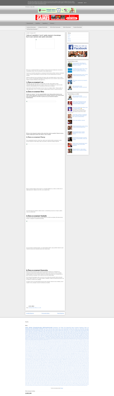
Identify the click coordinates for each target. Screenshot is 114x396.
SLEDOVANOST (45, 362)
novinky (64, 333)
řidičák (51, 385)
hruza (31, 345)
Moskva (67, 358)
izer (34, 338)
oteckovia (74, 375)
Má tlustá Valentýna (82, 358)
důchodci (78, 344)
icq (58, 371)
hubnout (52, 371)
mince (78, 373)
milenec (74, 373)
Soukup (52, 363)
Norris (45, 359)
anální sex (33, 344)
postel (42, 377)
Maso (64, 357)
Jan (84, 332)
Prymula (34, 331)
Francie (84, 335)
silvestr (79, 338)
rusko (47, 332)
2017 (37, 348)
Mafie (43, 357)
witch (71, 383)
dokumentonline (65, 344)
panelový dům (27, 376)
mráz (86, 373)
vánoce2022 (31, 339)
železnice (74, 385)
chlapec (62, 337)
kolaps (36, 372)
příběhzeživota (60, 346)
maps (50, 373)
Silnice (36, 363)
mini (72, 345)
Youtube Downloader (77, 27)
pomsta (31, 377)
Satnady (77, 362)
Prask (52, 361)
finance (65, 370)
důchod (78, 337)
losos (33, 373)
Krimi (39, 336)
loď (34, 373)
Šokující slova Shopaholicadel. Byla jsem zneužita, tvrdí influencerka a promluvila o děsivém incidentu (79, 102)
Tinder (35, 364)
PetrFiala (35, 330)
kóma (74, 372)
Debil (32, 334)
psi (57, 346)
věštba (62, 383)
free (72, 370)
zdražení (84, 383)
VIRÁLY (49, 337)
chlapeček (56, 344)
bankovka (46, 344)
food (67, 370)
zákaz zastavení (53, 384)
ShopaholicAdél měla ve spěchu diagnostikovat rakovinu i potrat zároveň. (79, 132)
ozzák (79, 375)
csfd (60, 344)
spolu (81, 338)
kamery (80, 371)
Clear (74, 350)
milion (71, 345)
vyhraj (40, 383)
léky (39, 373)
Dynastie (74, 351)
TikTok (54, 332)
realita (41, 335)
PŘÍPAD (60, 361)
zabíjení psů (77, 383)
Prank (71, 336)
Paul (66, 360)
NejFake (61, 336)
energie (55, 333)
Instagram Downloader (42, 27)
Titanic (78, 334)
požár (39, 335)
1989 (31, 348)
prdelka (58, 377)
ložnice (36, 373)
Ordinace (56, 330)
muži (25, 374)
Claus (73, 350)
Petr (52, 332)
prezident (84, 330)
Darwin (32, 351)
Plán (86, 360)
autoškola (56, 337)
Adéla (80, 331)
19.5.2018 (28, 348)
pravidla (50, 346)
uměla (38, 347)
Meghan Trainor (83, 357)
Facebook (76, 327)
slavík (78, 346)
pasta (48, 376)
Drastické (68, 351)
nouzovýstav (73, 374)
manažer (42, 373)
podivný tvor (72, 376)
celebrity (26, 335)
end (88, 337)
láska (33, 307)
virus (73, 331)
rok (67, 346)
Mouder (69, 358)
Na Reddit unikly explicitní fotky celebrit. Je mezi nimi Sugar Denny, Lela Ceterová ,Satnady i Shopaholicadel (80, 69)
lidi (42, 338)
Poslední (31, 361)
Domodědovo (61, 351)
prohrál (67, 377)
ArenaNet (79, 348)
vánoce (44, 331)
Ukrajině (58, 364)
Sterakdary (66, 363)
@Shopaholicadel (48, 327)
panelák (30, 376)
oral (69, 375)
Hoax (68, 330)
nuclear (36, 346)
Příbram (63, 361)
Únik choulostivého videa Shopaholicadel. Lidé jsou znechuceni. (80, 87)
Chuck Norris (70, 350)
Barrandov (54, 349)
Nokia (43, 359)
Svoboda (73, 363)
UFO (52, 364)
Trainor (37, 364)
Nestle (39, 359)
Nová (49, 359)
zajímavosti (76, 331)
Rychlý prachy (84, 336)
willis (68, 383)
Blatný (51, 331)
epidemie (40, 370)
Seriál (42, 333)
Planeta (79, 360)
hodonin (28, 371)
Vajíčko (65, 364)
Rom (86, 361)
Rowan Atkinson (32, 362)
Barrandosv (51, 349)
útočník (74, 384)
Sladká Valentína (43, 363)
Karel (45, 334)
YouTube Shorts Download (32, 29)
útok (40, 339)
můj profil (35, 374)
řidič (45, 385)
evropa (83, 344)
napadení (46, 374)
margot (52, 373)
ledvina (88, 372)
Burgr (30, 350)
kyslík (72, 372)
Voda (29, 332)
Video (85, 327)
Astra (28, 349)
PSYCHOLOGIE (59, 360)
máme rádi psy (30, 374)
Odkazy (69, 38)
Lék (44, 336)
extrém (47, 370)
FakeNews (81, 327)
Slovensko (45, 333)
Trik (45, 364)
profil (65, 377)
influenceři (68, 371)
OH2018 (70, 359)
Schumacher (80, 362)
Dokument (51, 351)
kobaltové (26, 372)
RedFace (39, 333)
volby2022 (35, 383)
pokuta (88, 376)
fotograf (69, 370)
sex (38, 307)
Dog (50, 332)
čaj (88, 384)
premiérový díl (61, 338)
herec (28, 338)
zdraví (38, 339)
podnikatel (75, 376)
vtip (74, 332)
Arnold (88, 348)
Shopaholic (55, 327)
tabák (27, 347)
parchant (35, 376)
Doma (54, 351)
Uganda (56, 364)
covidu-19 (34, 332)
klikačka (86, 371)
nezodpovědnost (65, 374)
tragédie (29, 347)
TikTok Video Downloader (55, 27)
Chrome (65, 350)
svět (73, 332)
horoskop (30, 307)
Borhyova (79, 349)
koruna (37, 338)
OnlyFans (87, 359)
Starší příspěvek (60, 313)
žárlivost (85, 385)
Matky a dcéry (48, 334)
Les (43, 336)
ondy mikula (51, 375)
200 (35, 348)
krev (63, 372)
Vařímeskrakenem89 (70, 364)
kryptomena (55, 345)
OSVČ (72, 359)
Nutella (53, 359)
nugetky (77, 374)
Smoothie (49, 363)
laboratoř (61, 345)
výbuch (54, 383)
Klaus (37, 336)
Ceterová (54, 350)
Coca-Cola (77, 350)
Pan (62, 360)
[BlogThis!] (30, 306)
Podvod (64, 336)
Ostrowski (31, 360)
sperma (84, 346)
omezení (46, 375)
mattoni (64, 373)
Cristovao (85, 350)
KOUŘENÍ (29, 336)
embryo (37, 370)
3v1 (43, 348)
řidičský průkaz (48, 385)
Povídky (37, 361)
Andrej (49, 331)
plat (62, 376)
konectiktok (43, 372)
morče (44, 338)
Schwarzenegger (84, 362)
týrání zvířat (84, 338)
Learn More (80, 2)
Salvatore (63, 362)
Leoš (86, 332)
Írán (67, 384)
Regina (72, 361)
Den (48, 351)
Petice (64, 334)
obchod (26, 375)
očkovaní (36, 335)
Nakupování (31, 359)
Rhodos (84, 361)
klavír (84, 371)
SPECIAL (56, 362)
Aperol (77, 348)
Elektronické (87, 351)
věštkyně (64, 383)
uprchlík (42, 347)
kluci (88, 371)
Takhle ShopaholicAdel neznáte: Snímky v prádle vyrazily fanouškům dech (80, 75)
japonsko (73, 371)
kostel (51, 345)
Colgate (80, 350)
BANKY (37, 349)
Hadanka (60, 330)
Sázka (78, 363)
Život (47, 331)
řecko (41, 385)
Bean (61, 349)
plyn (66, 332)
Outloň (34, 360)
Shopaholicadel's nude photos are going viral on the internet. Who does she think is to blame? (80, 64)
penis (43, 346)
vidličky (28, 383)
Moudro (72, 358)
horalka (34, 371)
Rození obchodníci (37, 362)
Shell (27, 363)
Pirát (77, 360)
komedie (38, 372)
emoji (86, 337)
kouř (53, 372)
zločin (29, 384)
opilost (63, 375)
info (36, 345)
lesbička (28, 373)
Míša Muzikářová (57, 336)
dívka (76, 344)
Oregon (29, 360)
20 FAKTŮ (33, 348)
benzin (49, 344)
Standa (58, 363)
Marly (56, 357)
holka (30, 371)
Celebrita (48, 350)
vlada (54, 335)
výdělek (82, 333)
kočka (33, 335)
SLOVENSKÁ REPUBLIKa (51, 362)
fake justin (50, 370)
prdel (56, 377)
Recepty (69, 40)
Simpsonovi (85, 331)
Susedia (34, 337)
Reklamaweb (75, 361)
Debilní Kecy (46, 351)
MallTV (48, 357)
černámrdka (30, 385)
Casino (46, 350)
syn (25, 347)
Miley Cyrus (48, 358)
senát (76, 333)
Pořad (43, 361)
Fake (69, 36)
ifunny (63, 371)
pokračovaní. (85, 376)
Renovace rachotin (80, 361)
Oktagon (81, 359)
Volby (31, 332)
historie (79, 370)
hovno (30, 345)
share (76, 346)
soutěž (71, 332)
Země (56, 332)
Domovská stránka (45, 313)
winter (69, 383)
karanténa (39, 345)
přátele (86, 377)
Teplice (30, 364)
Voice (86, 364)
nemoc (69, 331)
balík (44, 344)
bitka (51, 333)
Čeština (79, 347)
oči (80, 375)
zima (68, 335)
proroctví (65, 338)
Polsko (88, 360)
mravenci (84, 373)
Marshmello (62, 357)
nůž (88, 374)
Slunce (47, 363)
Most (35, 333)
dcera (61, 344)
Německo (58, 359)
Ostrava (62, 334)
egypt (33, 370)
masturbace (58, 373)
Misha (56, 358)
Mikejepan (42, 358)
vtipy (77, 333)
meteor (66, 373)
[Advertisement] (45, 59)
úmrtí (69, 335)
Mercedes (87, 357)
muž (46, 338)
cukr (30, 335)
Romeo (88, 361)
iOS (57, 371)
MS (34, 357)
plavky (64, 376)
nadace (39, 374)
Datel (38, 351)
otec (34, 335)
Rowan (29, 362)
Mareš (53, 336)
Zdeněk (26, 344)
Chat (59, 350)
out (77, 375)
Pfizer (74, 360)
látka (38, 373)
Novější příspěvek (30, 313)
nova (32, 346)
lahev (80, 372)
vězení (55, 347)
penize (50, 376)
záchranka (45, 384)
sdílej (70, 346)
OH (68, 359)
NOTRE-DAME (87, 358)
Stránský (70, 363)
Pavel (68, 360)
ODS (67, 359)
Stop (68, 363)
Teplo (73, 334)
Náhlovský (55, 359)
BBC (39, 349)
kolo (44, 345)
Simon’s (39, 363)
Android (67, 348)
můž (78, 345)
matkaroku (61, 373)
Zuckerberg (76, 330)
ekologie (35, 370)
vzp (50, 383)
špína (63, 385)
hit (88, 344)
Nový (51, 359)
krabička (56, 372)
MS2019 (36, 357)
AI (48, 348)
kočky (53, 345)
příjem (63, 346)
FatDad (82, 332)
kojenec (32, 372)
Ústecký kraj (70, 384)
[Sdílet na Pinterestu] (33, 306)
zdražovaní (87, 383)
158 (25, 348)
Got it (85, 2)
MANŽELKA (48, 336)
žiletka (79, 385)
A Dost (47, 348)
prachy (52, 377)
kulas (42, 332)
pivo (66, 333)
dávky (74, 344)
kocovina (29, 372)
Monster (59, 358)
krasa (62, 372)
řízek (52, 385)
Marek (49, 357)
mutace (88, 373)
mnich (80, 373)
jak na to (40, 332)
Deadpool (42, 351)
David (54, 330)
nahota (41, 374)
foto (86, 344)
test (47, 335)
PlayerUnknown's (83, 360)
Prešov (73, 336)
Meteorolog (33, 358)
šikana (47, 339)
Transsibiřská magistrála (42, 364)
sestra (72, 346)
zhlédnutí (26, 384)
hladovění (81, 370)
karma (82, 371)
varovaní (46, 347)
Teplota (75, 334)
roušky (74, 333)
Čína (86, 333)
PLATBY (52, 360)
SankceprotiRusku (69, 362)
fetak (58, 370)
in (66, 371)
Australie (33, 349)
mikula (68, 373)
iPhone (35, 345)
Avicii (35, 349)
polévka (29, 377)
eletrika (84, 337)
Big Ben (64, 349)
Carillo (44, 350)
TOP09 (82, 363)
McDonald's (52, 334)
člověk (39, 385)
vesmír (49, 347)
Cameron (41, 350)
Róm (37, 331)
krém (64, 372)
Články (69, 34)
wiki (76, 332)
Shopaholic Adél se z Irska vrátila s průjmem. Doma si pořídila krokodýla (80, 150)
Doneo (64, 351)
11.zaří (87, 347)
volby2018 (51, 347)
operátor (59, 375)
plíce (69, 376)
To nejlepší (81, 334)
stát (88, 346)
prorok (69, 377)
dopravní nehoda (69, 344)
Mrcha (36, 307)
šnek (61, 385)
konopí (46, 372)
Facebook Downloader (31, 27)
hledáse (84, 370)
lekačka (26, 373)
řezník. (81, 347)
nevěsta (58, 374)
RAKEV (65, 361)
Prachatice (68, 336)
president (52, 346)
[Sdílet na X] (31, 306)
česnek (33, 385)
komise (41, 372)
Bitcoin (70, 349)
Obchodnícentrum (75, 359)
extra (58, 333)
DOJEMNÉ (29, 351)
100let (84, 347)
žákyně (83, 385)
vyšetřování (46, 383)
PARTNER (36, 360)
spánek (87, 346)
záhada (73, 347)
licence (32, 373)
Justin (26, 336)
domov (70, 337)
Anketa (75, 348)
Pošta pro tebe (46, 361)
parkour (38, 376)
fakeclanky (39, 330)
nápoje (84, 374)
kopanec (48, 372)
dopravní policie (73, 337)
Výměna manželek (39, 328)
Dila (49, 351)
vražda (59, 335)
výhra (56, 383)
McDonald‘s (77, 357)
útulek (77, 347)
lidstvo (65, 345)
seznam (76, 338)
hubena (49, 371)
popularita (34, 377)
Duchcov (71, 351)
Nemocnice (31, 331)
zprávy (34, 384)
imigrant (65, 371)
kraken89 (40, 338)
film (84, 344)
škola (88, 333)
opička (65, 375)
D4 (27, 351)
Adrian (55, 348)
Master (66, 357)
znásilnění (68, 347)
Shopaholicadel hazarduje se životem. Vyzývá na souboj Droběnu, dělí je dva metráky (80, 138)
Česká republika (43, 339)
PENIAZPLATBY (43, 360)
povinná (58, 338)
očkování (82, 375)
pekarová (51, 338)
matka (66, 331)
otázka (76, 375)
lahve (82, 372)
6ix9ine (45, 348)
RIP (67, 361)
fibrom (60, 370)
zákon (75, 347)
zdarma (64, 347)
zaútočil (82, 383)
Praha (69, 334)
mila (70, 373)
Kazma (35, 336)
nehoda (79, 330)
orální (71, 375)
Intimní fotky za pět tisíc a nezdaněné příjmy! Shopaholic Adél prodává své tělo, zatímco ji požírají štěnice (80, 115)
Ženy (78, 332)
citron (58, 344)
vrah (28, 339)
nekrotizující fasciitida (54, 374)
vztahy (52, 383)
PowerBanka (40, 361)
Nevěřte (41, 359)
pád (77, 377)
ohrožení (43, 375)
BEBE (40, 349)
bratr (88, 334)
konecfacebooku (48, 345)
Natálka (34, 359)
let (30, 373)
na (37, 374)
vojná (32, 383)
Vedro (74, 364)
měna (74, 345)
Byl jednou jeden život (34, 350)
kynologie (70, 372)
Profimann (52, 23)
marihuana (55, 373)
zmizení (31, 384)
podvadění (78, 376)
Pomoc (67, 334)
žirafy (81, 385)
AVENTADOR (50, 348)
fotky (26, 338)
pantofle (33, 376)
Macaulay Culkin (40, 357)
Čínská (87, 384)
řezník (42, 385)
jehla (37, 345)
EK (76, 351)
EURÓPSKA (83, 351)
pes (31, 328)
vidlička (26, 383)
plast (61, 376)
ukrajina (51, 335)
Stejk (63, 363)
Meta (31, 358)
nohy (27, 346)
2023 (39, 348)
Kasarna (49, 330)
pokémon (26, 377)
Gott (86, 335)
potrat (44, 377)
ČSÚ (76, 384)
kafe (78, 371)
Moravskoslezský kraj (63, 358)
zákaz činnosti (57, 384)
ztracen (36, 384)
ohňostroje (38, 346)
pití (58, 376)
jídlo (59, 333)
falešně (53, 370)
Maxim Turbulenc (73, 357)
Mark (62, 330)
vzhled (49, 383)
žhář (77, 385)
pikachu (56, 376)
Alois (64, 348)
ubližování (35, 347)
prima (55, 346)
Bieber (30, 334)
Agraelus (60, 348)
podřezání (81, 376)
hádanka (32, 338)
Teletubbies (26, 364)
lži (40, 373)
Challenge (56, 350)
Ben (62, 349)
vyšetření (43, 383)
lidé (66, 345)
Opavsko (26, 360)
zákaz (84, 333)
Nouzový (47, 359)
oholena (40, 375)
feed (54, 370)
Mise (55, 358)
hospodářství (40, 371)
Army (52, 330)
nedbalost (49, 374)
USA (50, 333)
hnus (88, 370)
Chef (60, 350)
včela (60, 383)
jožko (77, 371)
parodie (46, 376)
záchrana (42, 384)
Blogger (61, 388)
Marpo (58, 357)
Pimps (75, 360)
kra (54, 372)
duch (73, 344)
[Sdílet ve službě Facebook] (32, 306)
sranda (46, 335)
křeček (76, 372)
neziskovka (60, 374)
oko (44, 375)
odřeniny (36, 375)
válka (79, 333)
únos (72, 384)
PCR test (39, 360)
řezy (44, 385)
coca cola (62, 331)
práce (68, 338)
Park (65, 360)
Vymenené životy (57, 331)
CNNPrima (38, 350)
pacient (85, 375)
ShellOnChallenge (30, 363)
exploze (45, 370)
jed (35, 338)
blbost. (60, 337)
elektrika (81, 344)
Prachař (50, 361)
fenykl (56, 370)
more (81, 373)
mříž (77, 345)
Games (39, 334)
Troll (47, 364)
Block (71, 349)
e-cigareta (28, 370)
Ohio (79, 359)
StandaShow (61, 363)
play (65, 376)
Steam (88, 336)
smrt (59, 327)
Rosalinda (26, 362)
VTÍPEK (62, 364)
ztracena (38, 384)
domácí (37, 332)
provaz (71, 377)
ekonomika (81, 337)
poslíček (40, 377)
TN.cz (70, 330)
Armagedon (85, 348)
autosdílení (41, 344)
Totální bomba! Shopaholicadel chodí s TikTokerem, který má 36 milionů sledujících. (80, 144)
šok (82, 347)
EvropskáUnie (35, 334)
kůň (59, 345)
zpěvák (71, 347)
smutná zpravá (81, 346)
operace (56, 375)
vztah (40, 307)
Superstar (31, 337)
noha (68, 374)
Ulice (84, 334)
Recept (82, 331)
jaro (75, 371)
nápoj (82, 374)
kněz (43, 345)
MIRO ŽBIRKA (32, 357)
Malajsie (45, 357)
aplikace (36, 344)
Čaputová (78, 384)
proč (73, 377)
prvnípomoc (75, 377)
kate (42, 345)
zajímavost (61, 347)
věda (53, 347)
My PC (78, 358)
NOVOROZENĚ (27, 359)
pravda (68, 333)
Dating (40, 351)
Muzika (76, 358)
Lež (28, 333)
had (87, 344)
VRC (60, 364)
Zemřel (86, 334)
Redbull (80, 336)
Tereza (32, 364)
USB (54, 364)
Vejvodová (78, 364)
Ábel (66, 384)
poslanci (48, 346)
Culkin (26, 351)
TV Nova (46, 337)
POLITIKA (55, 360)
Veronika (82, 364)
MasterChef (69, 357)
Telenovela (87, 363)
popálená (37, 377)
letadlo (63, 345)
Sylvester (37, 337)
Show (34, 363)
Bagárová (47, 349)
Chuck (67, 350)
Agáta (63, 348)
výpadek (58, 383)
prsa (56, 346)
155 (88, 347)
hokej (28, 345)
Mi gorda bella (37, 358)
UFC (51, 364)
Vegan (76, 364)
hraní (45, 371)
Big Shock (67, 349)
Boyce (82, 349)
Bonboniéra (76, 349)
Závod (28, 344)
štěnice (70, 385)
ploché (67, 376)
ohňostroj (48, 338)
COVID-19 (27, 330)
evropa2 (64, 332)
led (83, 372)
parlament (43, 376)
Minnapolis (51, 358)
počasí (48, 377)
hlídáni (86, 370)
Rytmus (41, 362)
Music (37, 333)
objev (28, 375)
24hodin (41, 348)
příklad (88, 377)
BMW (42, 349)
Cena (51, 350)
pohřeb (45, 346)
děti (64, 331)
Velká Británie (53, 337)
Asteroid (26, 349)
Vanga (67, 364)
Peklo (70, 360)
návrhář (87, 374)
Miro (53, 358)
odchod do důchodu (32, 375)
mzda (27, 374)
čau (25, 385)
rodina (74, 338)
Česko (32, 330)
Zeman (72, 330)
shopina (71, 331)
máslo (33, 374)
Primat (56, 361)
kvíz (67, 372)
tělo (33, 347)
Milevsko (45, 358)
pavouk (41, 346)
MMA (51, 336)
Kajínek (32, 336)
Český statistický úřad (83, 384)
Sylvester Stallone (42, 337)
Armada (82, 348)
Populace (26, 361)
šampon (57, 385)
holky (32, 371)
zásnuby (62, 384)
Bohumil (74, 349)
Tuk (48, 364)
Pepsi (72, 360)
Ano (27, 334)
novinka (34, 346)
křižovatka (78, 372)
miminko (65, 330)
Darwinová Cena (35, 351)
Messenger (26, 358)
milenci (72, 373)
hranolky (43, 371)
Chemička (62, 350)
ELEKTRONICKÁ (79, 351)
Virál (53, 331)
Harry (88, 335)
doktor (68, 337)
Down (66, 351)
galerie (74, 370)
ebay (31, 370)
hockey (26, 371)
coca (53, 333)
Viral (65, 327)
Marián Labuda (53, 357)
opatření (54, 375)
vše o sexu (62, 335)
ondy (48, 375)
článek (30, 327)
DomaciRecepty (57, 351)
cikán (29, 335)
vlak (31, 383)
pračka (54, 377)
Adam (73, 335)
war (66, 383)
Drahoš (78, 335)
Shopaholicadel (30, 23)
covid (44, 330)
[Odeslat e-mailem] (29, 306)
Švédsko (55, 385)
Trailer (42, 330)
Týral (49, 364)
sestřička (74, 346)
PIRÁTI (50, 360)
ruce (68, 346)
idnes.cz (60, 371)
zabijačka (73, 383)
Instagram (42, 334)
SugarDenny (45, 23)
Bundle (28, 350)
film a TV (62, 370)
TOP (71, 334)
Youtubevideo (40, 331)
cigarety (65, 337)
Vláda (62, 327)
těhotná (32, 347)
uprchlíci (40, 347)
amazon (30, 344)
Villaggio (84, 364)
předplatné (80, 377)
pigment (54, 376)
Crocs (88, 350)
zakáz (80, 383)
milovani (76, 373)
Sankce (66, 362)
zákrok (60, 384)
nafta (80, 345)
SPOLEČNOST (60, 362)
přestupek (83, 377)
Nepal (37, 359)
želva (76, 385)
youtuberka (35, 339)
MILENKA (30, 333)
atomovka (38, 344)
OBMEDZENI (64, 359)
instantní (71, 371)
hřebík (56, 371)
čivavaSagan (36, 385)
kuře (58, 345)
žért (86, 385)
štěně (49, 332)
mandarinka (45, 373)
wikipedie (65, 335)
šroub (64, 385)
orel (70, 375)
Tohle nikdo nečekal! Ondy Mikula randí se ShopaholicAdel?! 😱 (80, 108)
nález (78, 374)
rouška (44, 332)
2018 (80, 332)
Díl (75, 351)
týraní (49, 335)
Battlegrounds (58, 349)
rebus (43, 335)
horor (30, 338)
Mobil (33, 333)
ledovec (85, 372)
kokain (34, 372)
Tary (85, 363)
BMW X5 (44, 349)
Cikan (75, 335)
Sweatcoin (76, 363)
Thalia (33, 364)
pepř (52, 376)
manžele (69, 345)
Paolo (63, 360)
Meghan (56, 334)
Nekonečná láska (70, 327)
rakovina (71, 333)
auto (58, 332)
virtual (26, 339)
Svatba (48, 333)
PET (46, 360)
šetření (60, 385)
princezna (63, 377)
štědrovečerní (67, 385)
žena (26, 334)
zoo (32, 384)
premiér (60, 377)
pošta (50, 377)
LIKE (41, 336)
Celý (50, 350)
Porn (28, 361)
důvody (26, 370)
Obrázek (59, 334)
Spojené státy (55, 363)
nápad (80, 374)
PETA (48, 360)
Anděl (69, 348)
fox (70, 370)
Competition (82, 350)
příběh (88, 330)
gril (75, 370)
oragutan (67, 375)
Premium (54, 361)
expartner (42, 370)
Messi (29, 358)
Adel (53, 348)
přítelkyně (65, 346)
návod (82, 330)
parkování (40, 376)
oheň (38, 375)
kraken (60, 372)
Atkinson (30, 349)
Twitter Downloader (67, 27)
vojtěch (56, 335)
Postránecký (34, 361)
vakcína (87, 338)
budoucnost (51, 344)
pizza (59, 376)
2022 (71, 335)
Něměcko (61, 359)
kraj (58, 372)
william (58, 347)
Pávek (58, 361)
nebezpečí (82, 345)
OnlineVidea (84, 359)
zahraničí (26, 331)
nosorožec (29, 346)
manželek (48, 373)
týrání (34, 328)
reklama (68, 332)
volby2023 (38, 383)
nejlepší (85, 345)
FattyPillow (38, 23)
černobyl (27, 385)
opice (61, 375)
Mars (59, 357)
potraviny (54, 338)
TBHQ (80, 363)
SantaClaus (74, 362)
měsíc (75, 345)
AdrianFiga (57, 348)
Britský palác (85, 349)
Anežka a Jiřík (72, 348)
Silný (37, 363)
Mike (40, 358)
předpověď (71, 338)
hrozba (47, 371)
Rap (68, 361)
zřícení (65, 384)
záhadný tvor (48, 384)
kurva (66, 372)
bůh (54, 344)
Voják (88, 364)
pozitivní (46, 377)
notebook (70, 374)
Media (80, 357)
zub (40, 384)
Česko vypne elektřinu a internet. (79, 120)
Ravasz (70, 361)
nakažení (43, 374)
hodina (26, 345)
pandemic (87, 375)
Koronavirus (27, 328)
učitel (44, 347)
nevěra (62, 333)
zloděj (65, 347)
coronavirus (61, 332)
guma (76, 370)
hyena (54, 371)
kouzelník (51, 372)
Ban (49, 349)
